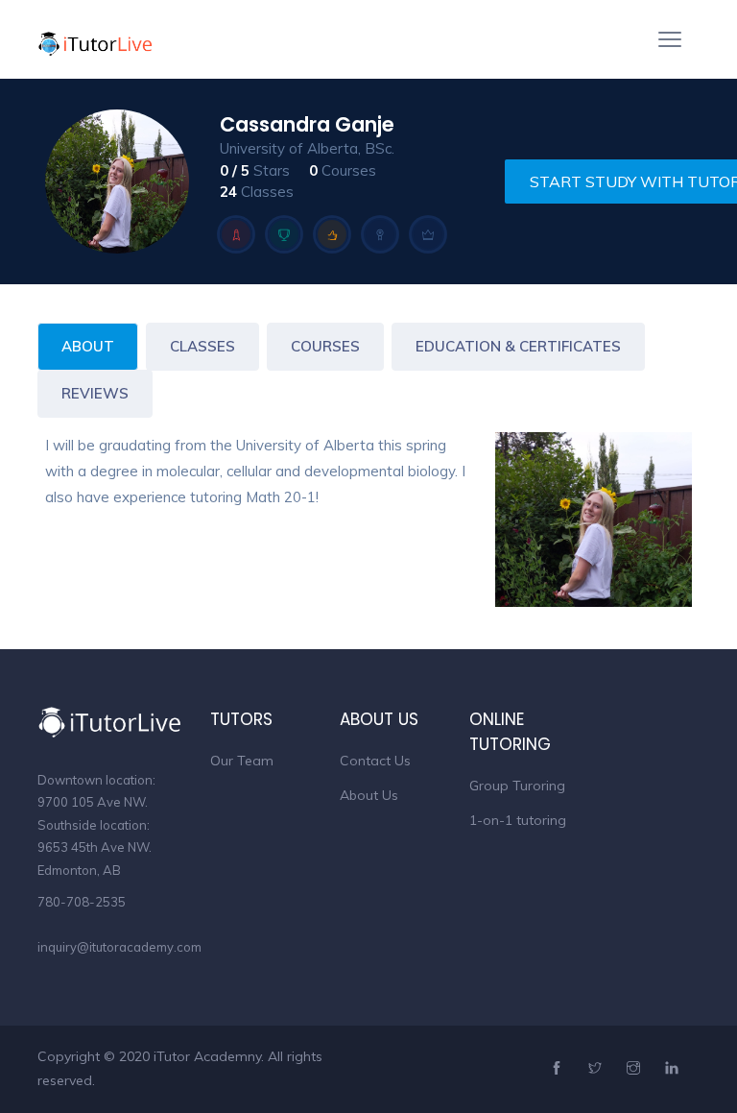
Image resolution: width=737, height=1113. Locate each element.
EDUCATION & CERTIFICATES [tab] (518, 346)
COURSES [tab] (325, 346)
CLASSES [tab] (202, 346)
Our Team (241, 760)
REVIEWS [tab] (95, 393)
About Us (369, 795)
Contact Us (375, 760)
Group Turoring (517, 785)
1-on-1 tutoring (517, 820)
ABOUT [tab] (87, 346)
